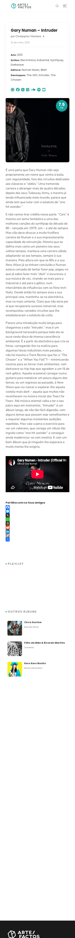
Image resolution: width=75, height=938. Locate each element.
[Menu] (65, 6)
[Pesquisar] (57, 6)
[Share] (37, 539)
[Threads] (37, 523)
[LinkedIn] (37, 531)
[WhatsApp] (37, 519)
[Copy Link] (37, 535)
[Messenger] (37, 511)
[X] (37, 515)
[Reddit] (37, 527)
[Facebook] (37, 507)
